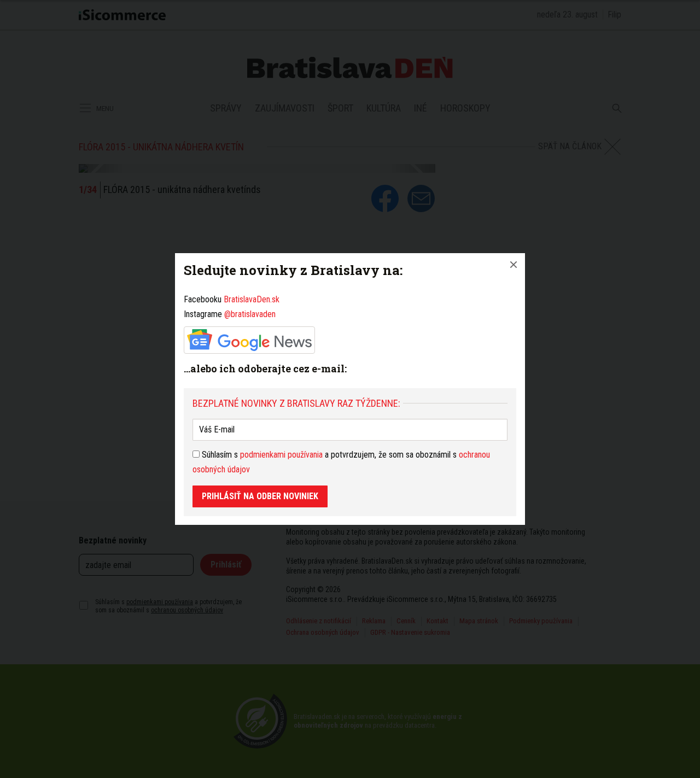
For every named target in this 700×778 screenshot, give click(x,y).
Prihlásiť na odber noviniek (260, 496)
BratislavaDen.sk (251, 299)
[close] (513, 264)
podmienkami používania (281, 454)
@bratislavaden (250, 314)
